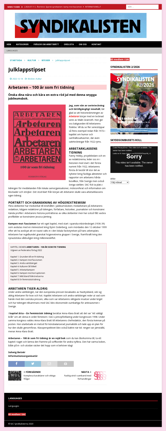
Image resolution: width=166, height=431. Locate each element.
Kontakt (96, 44)
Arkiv (112, 178)
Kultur (32, 60)
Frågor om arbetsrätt (46, 44)
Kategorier (22, 44)
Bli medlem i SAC (17, 414)
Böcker (31, 78)
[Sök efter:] (142, 6)
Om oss (83, 44)
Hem (9, 44)
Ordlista (69, 44)
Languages (12, 50)
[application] (134, 159)
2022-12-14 (17, 78)
